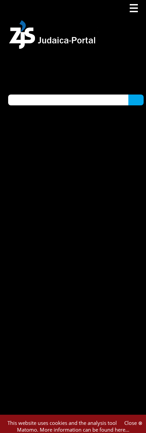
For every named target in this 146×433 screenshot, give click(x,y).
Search (136, 99)
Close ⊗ (133, 422)
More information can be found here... (84, 429)
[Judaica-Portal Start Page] (54, 24)
